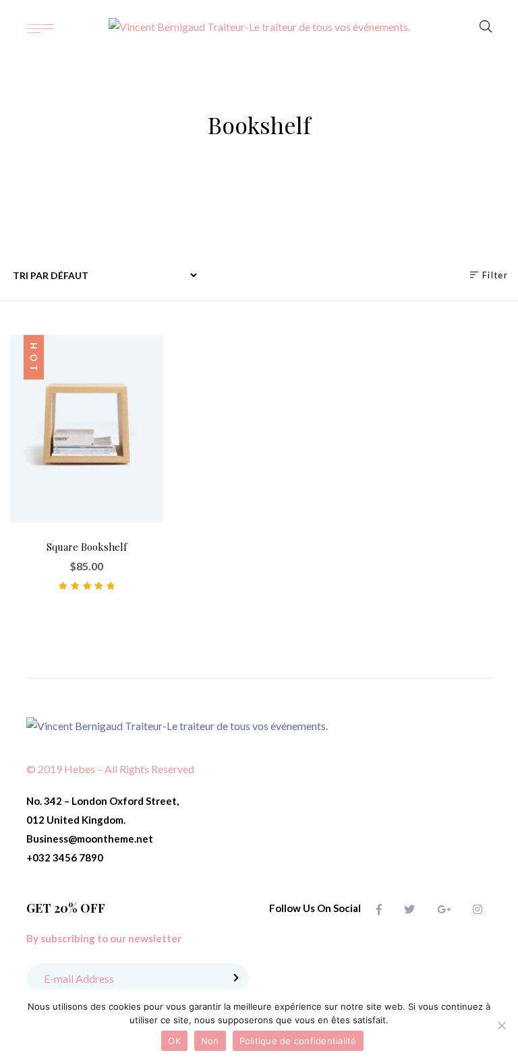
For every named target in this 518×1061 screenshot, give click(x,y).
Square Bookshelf (87, 546)
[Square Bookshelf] (86, 428)
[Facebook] (379, 909)
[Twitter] (409, 909)
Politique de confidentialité (298, 1040)
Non (210, 1040)
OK (174, 1040)
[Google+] (444, 909)
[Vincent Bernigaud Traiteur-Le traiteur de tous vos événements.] (259, 26)
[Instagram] (477, 909)
